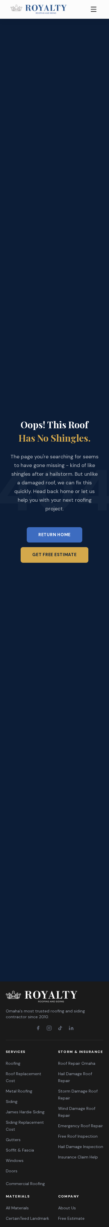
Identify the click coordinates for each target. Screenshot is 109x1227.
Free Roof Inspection (78, 1136)
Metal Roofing (19, 1091)
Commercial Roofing (25, 1183)
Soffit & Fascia (20, 1150)
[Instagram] (49, 1028)
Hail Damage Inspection (80, 1146)
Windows (15, 1160)
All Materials (17, 1208)
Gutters (13, 1139)
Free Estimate (71, 1218)
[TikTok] (60, 1028)
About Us (67, 1208)
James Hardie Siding (25, 1112)
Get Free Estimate (54, 554)
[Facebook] (38, 1028)
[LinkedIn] (71, 1028)
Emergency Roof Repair (80, 1125)
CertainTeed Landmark (27, 1218)
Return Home (54, 534)
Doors (11, 1171)
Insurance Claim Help (78, 1157)
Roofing (13, 1063)
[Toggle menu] (93, 9)
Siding (11, 1101)
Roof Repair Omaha (76, 1063)
